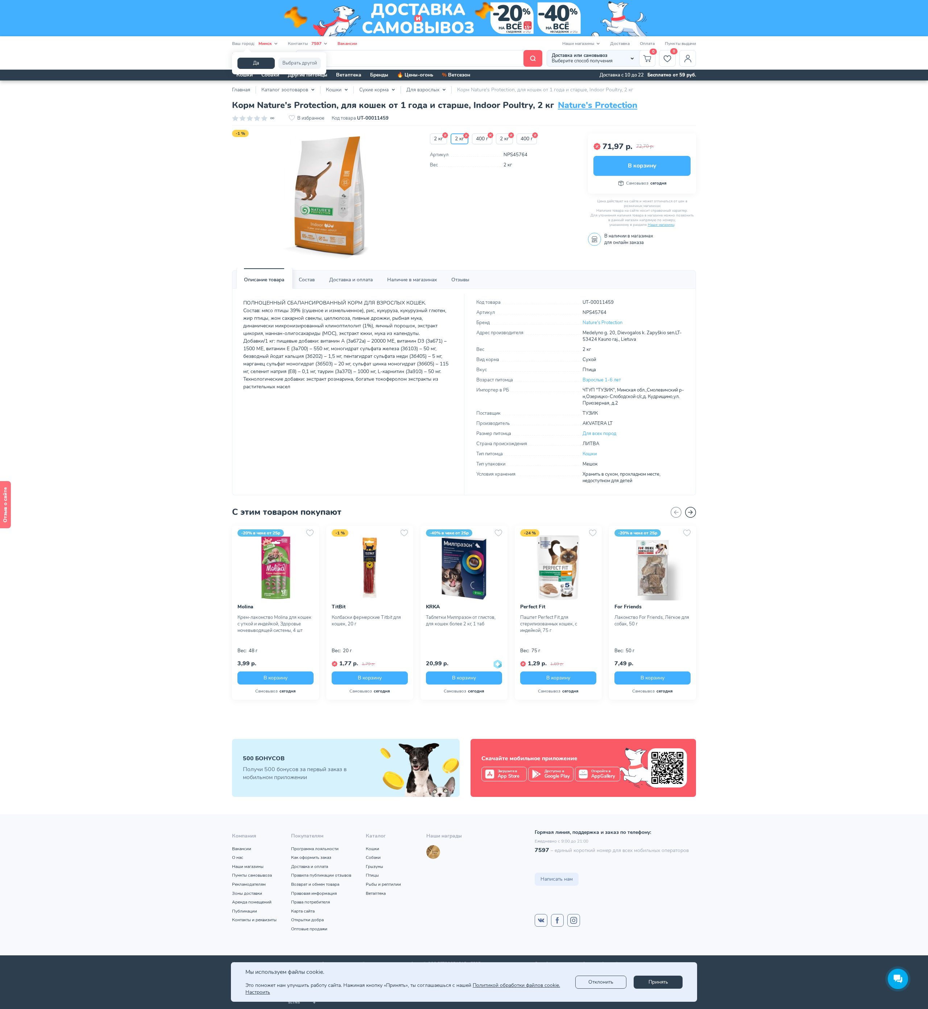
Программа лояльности (315, 849)
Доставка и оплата (351, 279)
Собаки (270, 74)
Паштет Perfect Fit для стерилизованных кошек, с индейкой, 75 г (548, 624)
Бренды (379, 74)
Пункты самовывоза (252, 875)
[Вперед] (690, 512)
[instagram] (573, 920)
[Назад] (676, 512)
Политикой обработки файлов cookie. (516, 985)
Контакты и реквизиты (254, 920)
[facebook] (557, 920)
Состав (307, 279)
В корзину (642, 166)
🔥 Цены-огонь (415, 74)
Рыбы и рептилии (383, 884)
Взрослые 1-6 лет (602, 380)
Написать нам (556, 879)
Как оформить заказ (311, 857)
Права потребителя (310, 902)
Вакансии (347, 43)
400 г (482, 138)
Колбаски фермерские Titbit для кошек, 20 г (366, 620)
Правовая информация (314, 893)
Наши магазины (661, 224)
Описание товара (264, 279)
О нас (237, 857)
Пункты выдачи (680, 43)
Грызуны (374, 866)
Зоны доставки (247, 893)
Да (256, 63)
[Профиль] (687, 58)
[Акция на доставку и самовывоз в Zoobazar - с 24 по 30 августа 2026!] (464, 18)
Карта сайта (303, 911)
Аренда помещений (252, 902)
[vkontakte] (541, 920)
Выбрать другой (299, 63)
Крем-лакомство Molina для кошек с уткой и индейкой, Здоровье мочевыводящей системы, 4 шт (274, 624)
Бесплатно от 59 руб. (671, 75)
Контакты (305, 43)
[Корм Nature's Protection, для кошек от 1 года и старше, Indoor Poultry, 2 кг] (325, 198)
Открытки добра (307, 920)
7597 (542, 850)
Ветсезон (456, 74)
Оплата (647, 43)
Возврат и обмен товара (315, 884)
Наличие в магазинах (412, 279)
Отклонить (600, 982)
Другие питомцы (307, 74)
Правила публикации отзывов (321, 875)
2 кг (438, 138)
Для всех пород (599, 433)
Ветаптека (348, 74)
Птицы (372, 875)
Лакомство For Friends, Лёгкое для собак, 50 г (651, 620)
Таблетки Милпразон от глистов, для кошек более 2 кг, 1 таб (461, 620)
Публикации (244, 911)
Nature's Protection (597, 105)
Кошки (244, 74)
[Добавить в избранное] (310, 533)
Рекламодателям (249, 884)
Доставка (620, 43)
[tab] (264, 280)
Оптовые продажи (309, 929)
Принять (658, 982)
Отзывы (460, 279)
